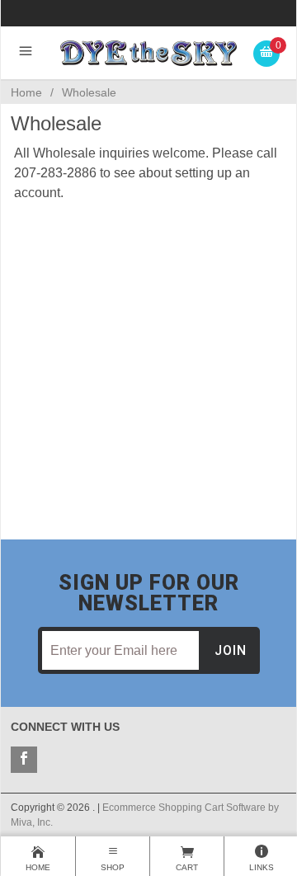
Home (26, 92)
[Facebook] (24, 759)
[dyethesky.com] (149, 52)
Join (230, 650)
